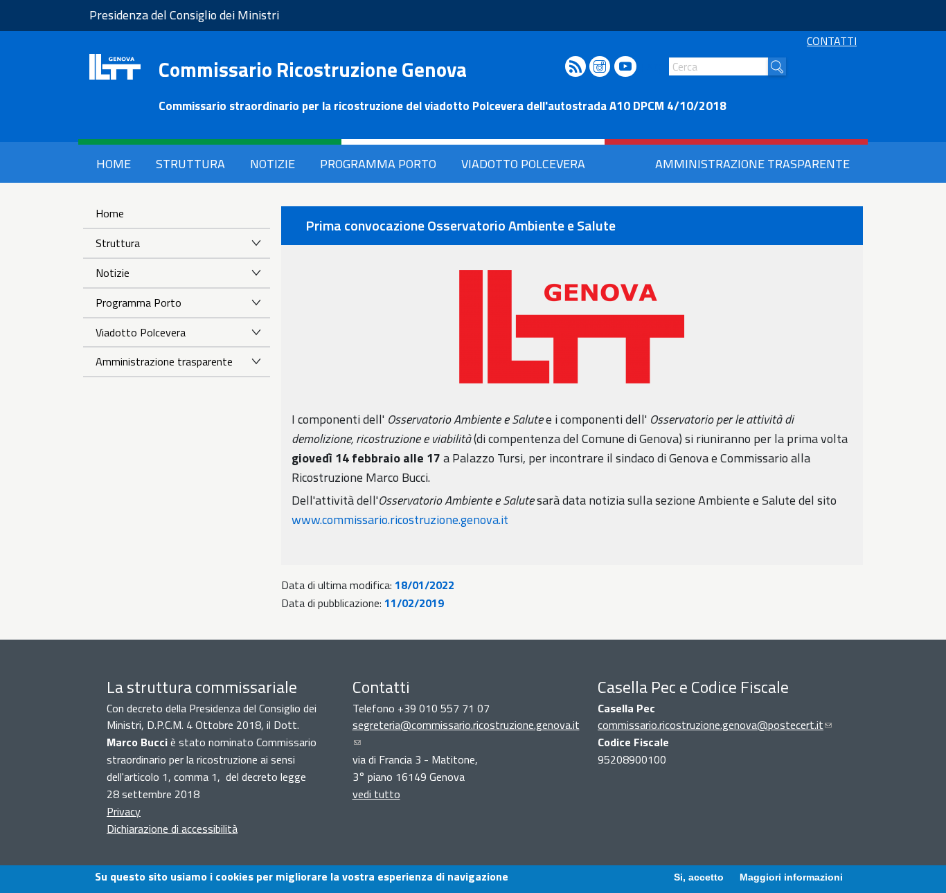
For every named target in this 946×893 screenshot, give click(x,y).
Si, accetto (699, 877)
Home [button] (113, 163)
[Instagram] (599, 67)
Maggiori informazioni (791, 877)
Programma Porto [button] (378, 163)
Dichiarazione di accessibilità (172, 828)
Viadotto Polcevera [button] (523, 163)
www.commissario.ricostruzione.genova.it (400, 519)
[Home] (115, 67)
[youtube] (625, 67)
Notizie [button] (272, 163)
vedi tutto (376, 794)
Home (110, 213)
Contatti (832, 41)
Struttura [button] (190, 163)
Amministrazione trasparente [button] (752, 163)
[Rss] (575, 67)
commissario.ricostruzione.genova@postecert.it (715, 724)
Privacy (124, 811)
